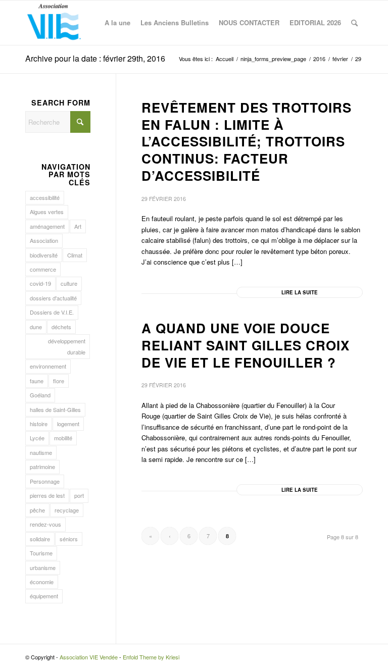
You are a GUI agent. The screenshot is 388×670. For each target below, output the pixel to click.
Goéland (40, 395)
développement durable (66, 346)
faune (36, 381)
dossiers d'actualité (53, 298)
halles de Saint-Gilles (55, 409)
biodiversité (44, 255)
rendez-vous (45, 524)
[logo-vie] (54, 23)
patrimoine (42, 466)
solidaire (40, 539)
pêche (37, 510)
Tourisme (41, 553)
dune (36, 327)
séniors (69, 539)
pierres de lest (47, 495)
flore (58, 381)
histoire (38, 424)
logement (68, 424)
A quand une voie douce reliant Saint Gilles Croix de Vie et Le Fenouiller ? (245, 345)
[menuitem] (117, 23)
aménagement (47, 226)
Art (77, 226)
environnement (48, 366)
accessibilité (45, 197)
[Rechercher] (354, 23)
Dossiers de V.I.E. (52, 312)
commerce (43, 269)
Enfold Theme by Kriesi (151, 657)
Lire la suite (299, 292)
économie (42, 582)
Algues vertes (47, 212)
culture (69, 283)
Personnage (45, 481)
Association (44, 240)
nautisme (41, 452)
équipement (44, 596)
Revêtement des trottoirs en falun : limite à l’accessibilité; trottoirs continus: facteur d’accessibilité (246, 141)
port (79, 495)
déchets (61, 327)
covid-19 (40, 283)
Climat (74, 255)
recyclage (67, 510)
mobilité (63, 438)
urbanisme (43, 567)
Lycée (37, 438)
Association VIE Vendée (89, 657)
